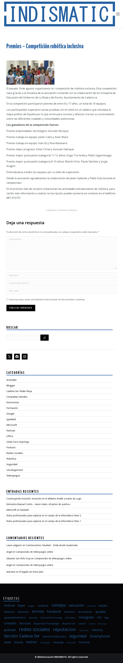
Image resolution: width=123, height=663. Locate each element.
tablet (7, 642)
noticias (92, 624)
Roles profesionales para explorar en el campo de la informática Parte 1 (43, 521)
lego (106, 617)
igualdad (100, 611)
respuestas (83, 630)
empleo (102, 605)
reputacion (64, 629)
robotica (97, 630)
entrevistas (23, 611)
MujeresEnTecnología (46, 623)
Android (9, 605)
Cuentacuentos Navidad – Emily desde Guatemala (52, 545)
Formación (62, 210)
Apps (21, 605)
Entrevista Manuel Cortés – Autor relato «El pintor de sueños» (38, 504)
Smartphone (100, 636)
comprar (43, 605)
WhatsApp (58, 642)
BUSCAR (12, 327)
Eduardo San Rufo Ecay (18, 558)
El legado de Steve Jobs (31, 571)
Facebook (54, 611)
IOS (99, 617)
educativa (91, 606)
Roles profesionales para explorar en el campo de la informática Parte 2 (43, 515)
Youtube (84, 642)
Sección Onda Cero (54, 636)
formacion (69, 611)
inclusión (33, 617)
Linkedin (10, 623)
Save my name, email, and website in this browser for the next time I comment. (47, 299)
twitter (31, 642)
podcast (10, 630)
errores (38, 611)
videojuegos (45, 642)
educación (76, 605)
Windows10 (71, 642)
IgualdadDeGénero (15, 617)
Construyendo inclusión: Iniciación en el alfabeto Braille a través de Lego (43, 498)
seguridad (78, 636)
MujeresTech (68, 623)
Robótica (73, 210)
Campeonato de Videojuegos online (34, 551)
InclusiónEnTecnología (51, 617)
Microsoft (25, 623)
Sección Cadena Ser (22, 636)
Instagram (86, 617)
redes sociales (34, 629)
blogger (31, 606)
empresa (9, 611)
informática (70, 617)
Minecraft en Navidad (17, 509)
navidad (82, 623)
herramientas (85, 611)
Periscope (102, 624)
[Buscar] (44, 338)
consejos (59, 605)
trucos (18, 642)
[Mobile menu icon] (118, 14)
